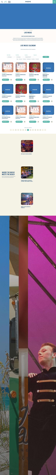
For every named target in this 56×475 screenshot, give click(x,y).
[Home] (28, 2)
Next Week (33, 59)
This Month (37, 59)
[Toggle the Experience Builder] (5, 1)
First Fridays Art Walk (6, 117)
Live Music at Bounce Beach (7, 74)
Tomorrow (20, 59)
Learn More (5, 79)
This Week (24, 59)
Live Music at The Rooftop (6, 96)
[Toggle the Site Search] (2, 2)
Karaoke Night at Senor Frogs (46, 75)
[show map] (11, 79)
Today (17, 59)
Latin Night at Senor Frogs (34, 74)
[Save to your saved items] (3, 70)
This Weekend (29, 59)
